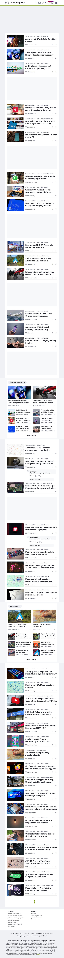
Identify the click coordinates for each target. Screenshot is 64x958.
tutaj (38, 954)
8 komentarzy (31, 467)
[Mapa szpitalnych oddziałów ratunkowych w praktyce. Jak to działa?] (15, 581)
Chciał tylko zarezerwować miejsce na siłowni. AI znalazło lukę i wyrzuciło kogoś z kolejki (41, 849)
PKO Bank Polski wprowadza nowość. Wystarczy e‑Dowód (38, 713)
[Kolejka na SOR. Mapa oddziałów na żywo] (15, 687)
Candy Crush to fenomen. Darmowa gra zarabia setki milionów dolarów (37, 741)
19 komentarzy (31, 840)
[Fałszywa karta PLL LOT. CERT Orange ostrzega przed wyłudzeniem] (15, 315)
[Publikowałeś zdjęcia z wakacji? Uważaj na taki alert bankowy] (15, 781)
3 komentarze (31, 127)
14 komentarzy (31, 598)
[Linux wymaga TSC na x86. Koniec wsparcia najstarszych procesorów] (15, 808)
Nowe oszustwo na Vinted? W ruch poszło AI (41, 135)
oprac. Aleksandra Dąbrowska (45, 174)
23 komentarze (31, 346)
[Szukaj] (35, 2)
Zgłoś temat (50, 933)
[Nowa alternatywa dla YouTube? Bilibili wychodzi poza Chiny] (15, 123)
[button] (56, 2)
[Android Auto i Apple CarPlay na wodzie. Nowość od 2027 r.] (36, 652)
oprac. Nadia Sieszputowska (45, 118)
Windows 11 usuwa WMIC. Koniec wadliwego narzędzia (40, 794)
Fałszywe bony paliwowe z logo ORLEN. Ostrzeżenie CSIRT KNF (39, 273)
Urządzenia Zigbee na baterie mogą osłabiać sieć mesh (38, 821)
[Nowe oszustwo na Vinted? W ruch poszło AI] (15, 136)
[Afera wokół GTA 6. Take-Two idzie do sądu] (15, 41)
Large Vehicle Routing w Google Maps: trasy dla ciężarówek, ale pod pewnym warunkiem (39, 488)
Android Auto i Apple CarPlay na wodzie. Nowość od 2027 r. (48, 651)
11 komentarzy (31, 718)
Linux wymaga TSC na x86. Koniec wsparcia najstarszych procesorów (41, 807)
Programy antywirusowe (13, 920)
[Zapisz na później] (52, 44)
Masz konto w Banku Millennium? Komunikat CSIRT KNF (40, 726)
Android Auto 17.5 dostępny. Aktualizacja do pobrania (38, 259)
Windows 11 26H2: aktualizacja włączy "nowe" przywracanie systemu (39, 205)
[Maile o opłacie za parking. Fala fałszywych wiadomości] (15, 554)
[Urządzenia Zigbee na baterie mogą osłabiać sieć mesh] (15, 822)
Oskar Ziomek (40, 445)
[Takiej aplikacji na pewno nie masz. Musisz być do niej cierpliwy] (15, 673)
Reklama (41, 933)
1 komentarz (30, 58)
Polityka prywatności (23, 936)
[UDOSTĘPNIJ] (55, 44)
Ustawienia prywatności (39, 936)
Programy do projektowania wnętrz (16, 917)
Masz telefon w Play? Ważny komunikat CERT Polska (38, 889)
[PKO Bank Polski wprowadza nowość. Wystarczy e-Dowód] (15, 714)
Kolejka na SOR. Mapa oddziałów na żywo (40, 686)
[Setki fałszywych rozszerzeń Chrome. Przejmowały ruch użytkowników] (15, 68)
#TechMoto (14, 606)
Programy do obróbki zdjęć (14, 913)
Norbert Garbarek (42, 669)
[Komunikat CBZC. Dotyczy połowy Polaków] (15, 342)
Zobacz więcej (31, 435)
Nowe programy (11, 926)
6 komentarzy (31, 209)
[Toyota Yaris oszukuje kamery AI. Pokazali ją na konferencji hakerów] (36, 636)
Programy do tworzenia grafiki (15, 924)
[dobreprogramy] (18, 3)
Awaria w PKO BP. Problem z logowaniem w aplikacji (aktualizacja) (37, 450)
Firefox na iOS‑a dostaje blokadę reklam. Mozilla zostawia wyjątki (40, 767)
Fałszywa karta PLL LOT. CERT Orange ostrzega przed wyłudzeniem (38, 315)
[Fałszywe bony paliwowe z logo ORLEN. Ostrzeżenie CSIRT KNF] (15, 274)
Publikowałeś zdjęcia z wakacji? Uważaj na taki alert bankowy (39, 780)
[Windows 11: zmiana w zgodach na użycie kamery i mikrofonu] (15, 463)
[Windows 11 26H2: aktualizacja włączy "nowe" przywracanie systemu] (15, 205)
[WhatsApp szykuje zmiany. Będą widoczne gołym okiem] (15, 178)
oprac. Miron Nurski (42, 36)
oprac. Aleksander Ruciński (44, 483)
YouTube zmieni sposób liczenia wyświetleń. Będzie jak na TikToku (41, 699)
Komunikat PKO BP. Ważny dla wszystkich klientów (39, 246)
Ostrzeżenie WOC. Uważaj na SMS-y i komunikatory (47, 419)
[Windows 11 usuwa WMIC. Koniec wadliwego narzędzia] (15, 795)
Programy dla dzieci (12, 922)
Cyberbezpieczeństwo (36, 917)
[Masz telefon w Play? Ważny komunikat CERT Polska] (15, 890)
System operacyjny (35, 919)
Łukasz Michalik (37, 629)
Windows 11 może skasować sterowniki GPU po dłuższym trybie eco (38, 192)
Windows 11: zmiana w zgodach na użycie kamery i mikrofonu (39, 462)
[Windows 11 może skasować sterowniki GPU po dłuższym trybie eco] (15, 191)
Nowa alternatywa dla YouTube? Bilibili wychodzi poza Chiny (40, 122)
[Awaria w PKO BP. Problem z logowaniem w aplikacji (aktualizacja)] (15, 449)
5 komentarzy (31, 195)
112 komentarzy (31, 533)
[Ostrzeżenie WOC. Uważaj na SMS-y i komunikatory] (15, 329)
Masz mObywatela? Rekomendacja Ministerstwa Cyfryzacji (41, 528)
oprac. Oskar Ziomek (42, 50)
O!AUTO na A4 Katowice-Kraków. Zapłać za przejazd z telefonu (47, 643)
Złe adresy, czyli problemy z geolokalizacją (42, 625)
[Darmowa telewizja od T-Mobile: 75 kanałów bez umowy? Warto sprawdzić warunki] (15, 567)
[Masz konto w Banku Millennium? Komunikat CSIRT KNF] (15, 727)
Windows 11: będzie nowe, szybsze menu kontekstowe (41, 593)
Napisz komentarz (32, 45)
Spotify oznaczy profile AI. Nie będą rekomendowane (39, 875)
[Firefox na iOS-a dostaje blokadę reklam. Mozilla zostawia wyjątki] (15, 768)
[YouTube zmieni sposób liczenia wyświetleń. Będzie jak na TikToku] (15, 700)
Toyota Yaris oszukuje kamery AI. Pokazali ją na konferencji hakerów (48, 635)
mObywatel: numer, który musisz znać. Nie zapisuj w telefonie (40, 108)
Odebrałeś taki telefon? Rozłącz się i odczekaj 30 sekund (39, 834)
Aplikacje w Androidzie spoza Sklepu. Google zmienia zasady (39, 53)
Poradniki (33, 913)
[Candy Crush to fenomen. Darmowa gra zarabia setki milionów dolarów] (15, 741)
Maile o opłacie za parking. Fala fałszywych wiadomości (39, 553)
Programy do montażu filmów (15, 919)
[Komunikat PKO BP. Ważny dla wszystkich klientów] (15, 247)
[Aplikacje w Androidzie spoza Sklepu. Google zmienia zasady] (15, 54)
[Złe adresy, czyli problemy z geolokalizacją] (44, 616)
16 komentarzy (31, 113)
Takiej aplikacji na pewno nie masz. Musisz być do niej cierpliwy (41, 672)
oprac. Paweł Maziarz (43, 132)
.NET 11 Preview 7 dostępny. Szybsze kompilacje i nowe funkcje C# (38, 863)
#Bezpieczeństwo (16, 382)
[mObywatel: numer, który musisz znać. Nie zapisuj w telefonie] (15, 109)
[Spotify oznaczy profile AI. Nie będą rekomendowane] (15, 876)
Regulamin (34, 933)
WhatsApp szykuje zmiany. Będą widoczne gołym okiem (40, 177)
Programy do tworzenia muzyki (15, 915)
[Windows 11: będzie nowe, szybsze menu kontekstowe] (15, 594)
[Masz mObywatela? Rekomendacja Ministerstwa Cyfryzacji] (15, 529)
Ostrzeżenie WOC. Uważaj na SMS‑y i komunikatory (37, 328)
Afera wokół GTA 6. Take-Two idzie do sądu (40, 40)
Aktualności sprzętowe (36, 915)
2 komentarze (31, 72)
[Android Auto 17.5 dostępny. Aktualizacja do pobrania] (15, 260)
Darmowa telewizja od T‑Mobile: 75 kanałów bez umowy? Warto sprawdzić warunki (40, 567)
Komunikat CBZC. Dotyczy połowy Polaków (40, 341)
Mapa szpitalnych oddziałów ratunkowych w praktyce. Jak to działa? (38, 581)
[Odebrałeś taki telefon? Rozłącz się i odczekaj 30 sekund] (15, 835)
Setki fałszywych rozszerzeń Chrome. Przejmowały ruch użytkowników (38, 68)
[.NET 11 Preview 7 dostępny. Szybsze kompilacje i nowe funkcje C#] (15, 862)
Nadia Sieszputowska (43, 576)
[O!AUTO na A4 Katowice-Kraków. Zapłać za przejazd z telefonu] (36, 644)
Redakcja (26, 933)
